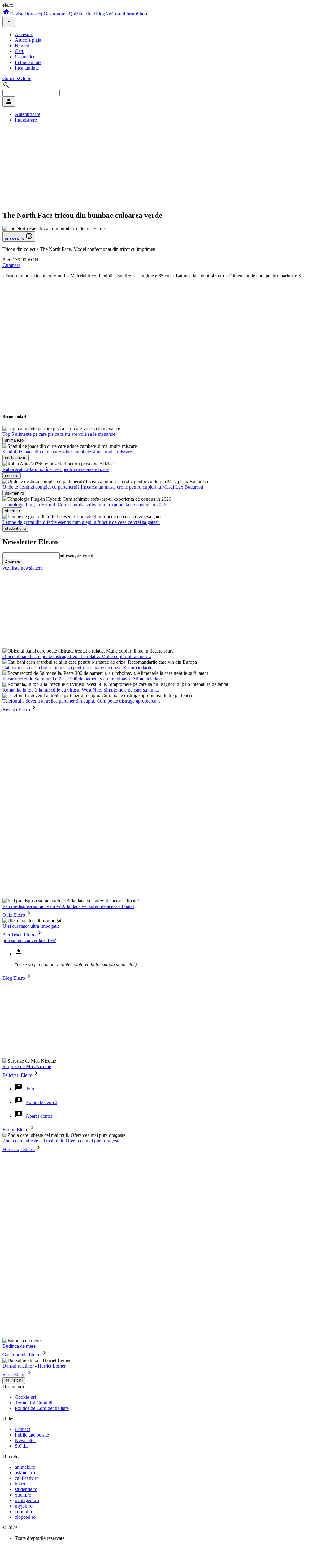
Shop (142, 13)
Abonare (12, 562)
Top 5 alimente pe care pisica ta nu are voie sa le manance (58, 434)
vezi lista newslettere (22, 568)
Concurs (10, 78)
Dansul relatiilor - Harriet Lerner (34, 1365)
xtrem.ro (23, 1494)
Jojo (30, 1088)
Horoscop (34, 13)
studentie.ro (26, 1489)
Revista (17, 13)
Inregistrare (26, 119)
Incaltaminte (27, 68)
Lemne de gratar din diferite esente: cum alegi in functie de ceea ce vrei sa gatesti (81, 522)
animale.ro (25, 1467)
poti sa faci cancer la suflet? (29, 940)
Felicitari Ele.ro (17, 1075)
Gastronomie (56, 13)
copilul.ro (24, 1511)
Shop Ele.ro (14, 1374)
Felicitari (86, 13)
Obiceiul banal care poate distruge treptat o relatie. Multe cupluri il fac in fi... (76, 656)
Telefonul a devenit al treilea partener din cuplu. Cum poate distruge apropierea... (81, 701)
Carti (19, 51)
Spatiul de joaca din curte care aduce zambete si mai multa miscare (67, 451)
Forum (130, 13)
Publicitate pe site (32, 1434)
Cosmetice (25, 56)
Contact (22, 1429)
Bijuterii (23, 45)
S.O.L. (21, 1446)
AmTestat (114, 13)
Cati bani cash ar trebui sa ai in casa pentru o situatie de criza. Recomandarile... (79, 667)
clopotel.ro (25, 1517)
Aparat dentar (39, 1116)
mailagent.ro (27, 1500)
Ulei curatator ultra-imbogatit (30, 926)
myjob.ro (24, 1506)
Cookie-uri (25, 1397)
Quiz (73, 13)
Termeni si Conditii (33, 1402)
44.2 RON (14, 1380)
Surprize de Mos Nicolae (26, 1066)
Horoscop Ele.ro (18, 1149)
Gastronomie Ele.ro (21, 1354)
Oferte (25, 78)
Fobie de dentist (41, 1102)
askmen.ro (25, 1472)
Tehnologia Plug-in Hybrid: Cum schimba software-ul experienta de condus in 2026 (84, 504)
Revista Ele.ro (16, 709)
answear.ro (15, 238)
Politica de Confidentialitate (42, 1408)
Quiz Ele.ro (13, 915)
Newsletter (25, 1440)
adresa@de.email (76, 555)
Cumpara (11, 265)
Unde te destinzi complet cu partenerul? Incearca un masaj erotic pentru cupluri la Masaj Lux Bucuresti (102, 487)
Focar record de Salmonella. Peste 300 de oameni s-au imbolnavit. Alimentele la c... (83, 678)
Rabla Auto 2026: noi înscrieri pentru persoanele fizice (55, 469)
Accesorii (24, 34)
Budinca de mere (19, 1346)
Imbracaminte (28, 62)
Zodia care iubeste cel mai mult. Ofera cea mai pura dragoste (61, 1140)
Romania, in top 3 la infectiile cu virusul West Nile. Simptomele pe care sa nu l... (80, 689)
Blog (100, 13)
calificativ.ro (27, 1478)
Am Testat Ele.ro (19, 934)
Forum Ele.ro (15, 1129)
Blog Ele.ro (13, 978)
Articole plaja (28, 40)
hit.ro (20, 1483)
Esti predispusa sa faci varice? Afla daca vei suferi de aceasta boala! (68, 906)
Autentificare (27, 114)
